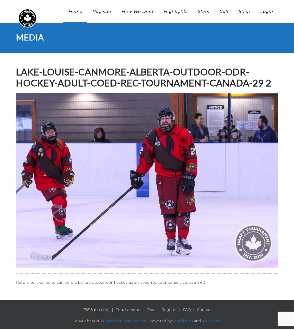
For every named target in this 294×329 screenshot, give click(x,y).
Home (75, 11)
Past (151, 310)
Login (266, 11)
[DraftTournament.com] (27, 18)
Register (101, 11)
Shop (244, 11)
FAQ (187, 310)
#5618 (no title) (96, 310)
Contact (204, 310)
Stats (203, 11)
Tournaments (128, 310)
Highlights (175, 11)
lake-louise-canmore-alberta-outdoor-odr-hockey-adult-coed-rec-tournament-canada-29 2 (120, 282)
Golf (223, 11)
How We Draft (137, 11)
